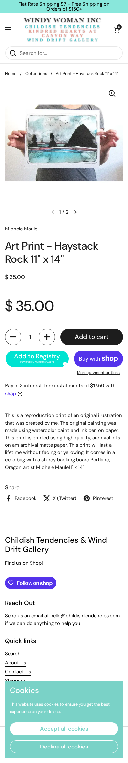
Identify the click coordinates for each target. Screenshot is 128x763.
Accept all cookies (64, 728)
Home (10, 73)
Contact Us (18, 671)
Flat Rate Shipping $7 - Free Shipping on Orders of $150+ (64, 7)
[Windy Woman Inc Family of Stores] (62, 29)
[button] (116, 29)
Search (13, 653)
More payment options (98, 372)
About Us (15, 662)
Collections (36, 73)
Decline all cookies (64, 746)
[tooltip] (64, 363)
